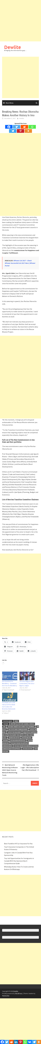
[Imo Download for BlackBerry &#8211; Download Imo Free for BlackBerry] (9, 676)
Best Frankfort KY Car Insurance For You (18, 844)
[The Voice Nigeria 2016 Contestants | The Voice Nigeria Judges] (27, 676)
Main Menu (9, 103)
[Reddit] (24, 127)
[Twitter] (16, 127)
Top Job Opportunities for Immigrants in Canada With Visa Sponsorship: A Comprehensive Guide (19, 860)
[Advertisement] (20, 20)
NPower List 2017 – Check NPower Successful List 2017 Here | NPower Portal (20, 263)
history (13, 724)
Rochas (5, 740)
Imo (4, 726)
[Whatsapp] (32, 127)
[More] (28, 131)
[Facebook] (9, 127)
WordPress (18, 993)
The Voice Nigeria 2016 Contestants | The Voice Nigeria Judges (26, 683)
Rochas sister (27, 749)
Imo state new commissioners (18, 729)
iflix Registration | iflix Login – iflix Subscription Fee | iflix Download (30, 767)
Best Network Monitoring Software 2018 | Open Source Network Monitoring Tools (10, 770)
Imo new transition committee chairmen (21, 726)
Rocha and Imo (26, 737)
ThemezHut (5, 996)
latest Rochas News (14, 732)
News (16, 721)
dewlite (21, 118)
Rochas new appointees (18, 740)
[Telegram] (12, 131)
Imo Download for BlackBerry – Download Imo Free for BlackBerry (9, 683)
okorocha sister (14, 737)
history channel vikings (26, 724)
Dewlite (12, 47)
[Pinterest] (20, 131)
